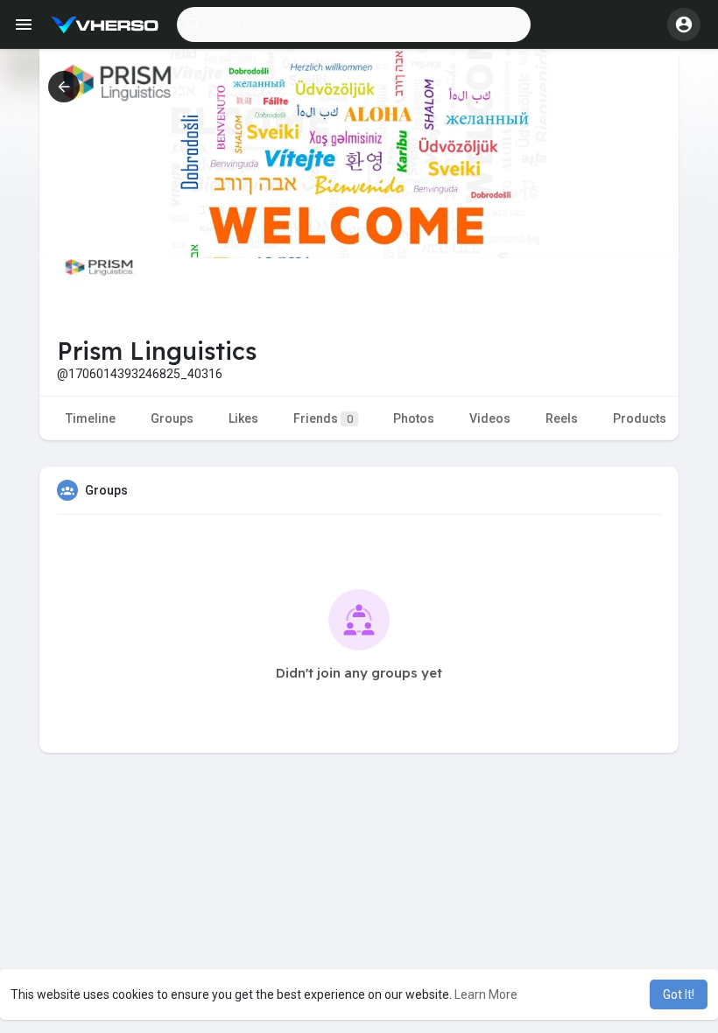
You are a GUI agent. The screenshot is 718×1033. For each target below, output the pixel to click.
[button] (354, 24)
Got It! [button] (678, 994)
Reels (562, 418)
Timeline (91, 418)
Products (639, 418)
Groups (172, 418)
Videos (489, 418)
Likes (243, 418)
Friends (323, 418)
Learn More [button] (485, 994)
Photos (413, 418)
